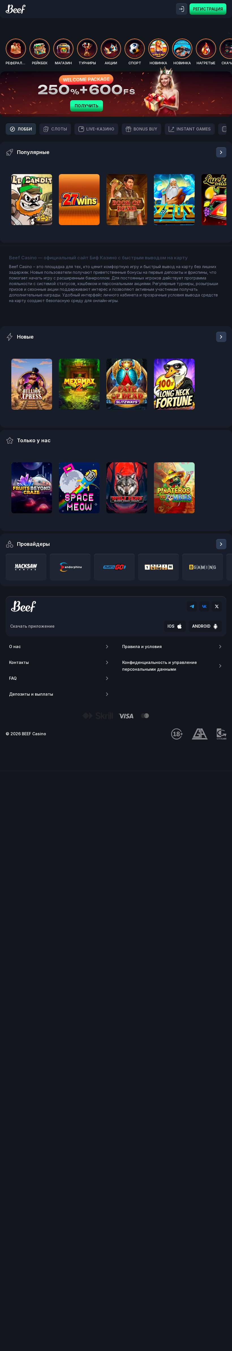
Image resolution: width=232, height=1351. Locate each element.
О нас (15, 646)
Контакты (19, 662)
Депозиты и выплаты (31, 694)
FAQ (13, 678)
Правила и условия (142, 646)
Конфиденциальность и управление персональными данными (159, 666)
